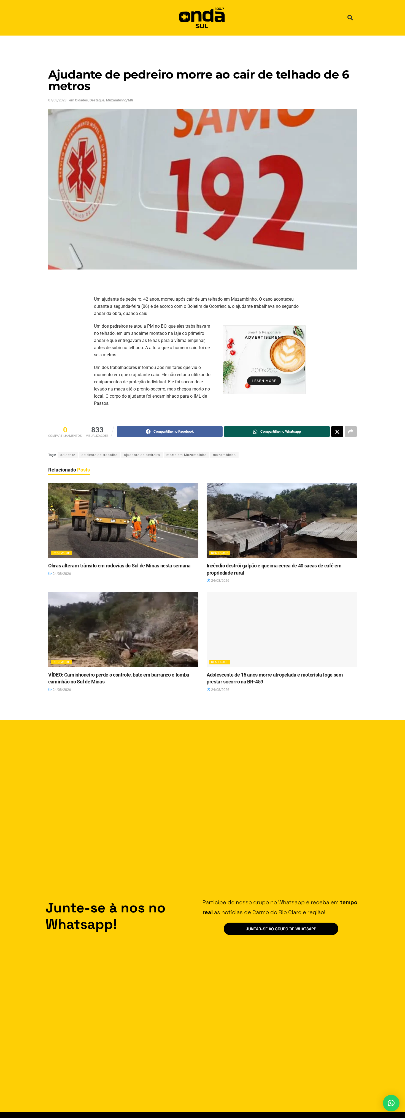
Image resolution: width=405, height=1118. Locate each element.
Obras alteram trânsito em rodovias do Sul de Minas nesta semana (119, 566)
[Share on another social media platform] (351, 431)
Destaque (97, 100)
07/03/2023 (57, 100)
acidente (67, 455)
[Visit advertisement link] (264, 359)
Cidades (81, 100)
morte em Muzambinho (186, 455)
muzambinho (224, 455)
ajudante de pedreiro (142, 455)
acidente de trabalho (100, 455)
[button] (350, 17)
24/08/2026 (61, 574)
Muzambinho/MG (119, 100)
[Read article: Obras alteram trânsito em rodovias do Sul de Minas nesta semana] (123, 520)
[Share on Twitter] (337, 431)
